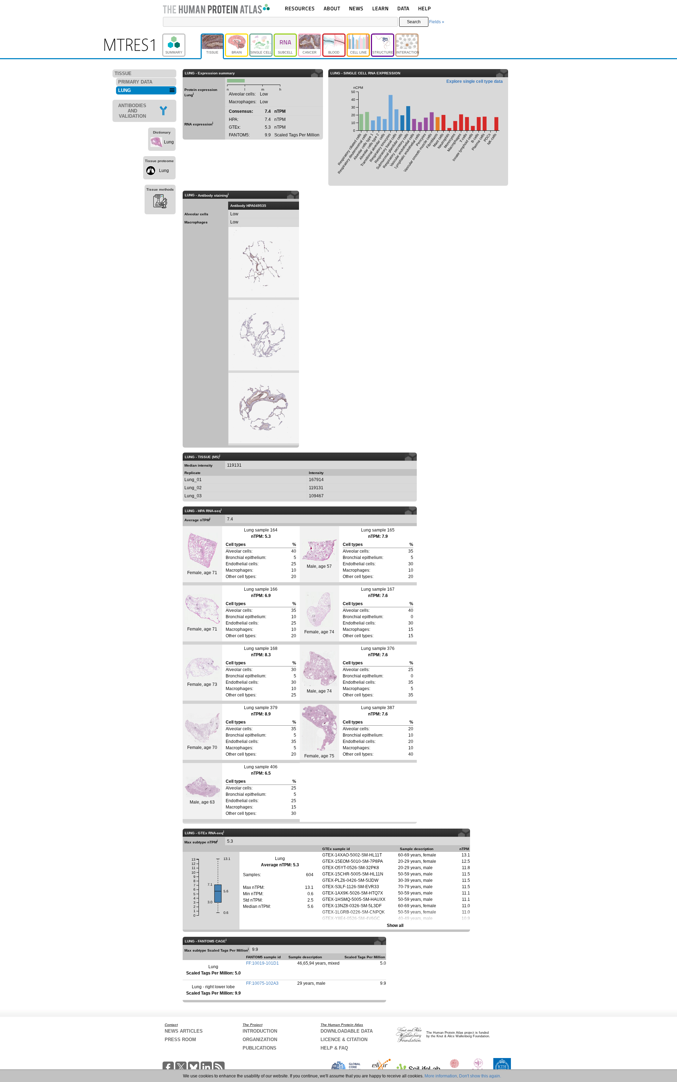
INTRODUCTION (260, 1031)
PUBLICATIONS (259, 1048)
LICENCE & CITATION (344, 1039)
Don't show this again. (480, 1076)
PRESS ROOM (180, 1039)
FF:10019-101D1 (262, 963)
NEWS (356, 8)
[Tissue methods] (160, 202)
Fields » (436, 21)
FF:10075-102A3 (262, 983)
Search (414, 21)
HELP (424, 8)
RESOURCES (300, 8)
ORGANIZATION (260, 1039)
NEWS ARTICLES (184, 1031)
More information (441, 1076)
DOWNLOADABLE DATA (347, 1031)
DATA (403, 8)
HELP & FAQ (334, 1048)
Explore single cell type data (474, 81)
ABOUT (332, 8)
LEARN (380, 8)
